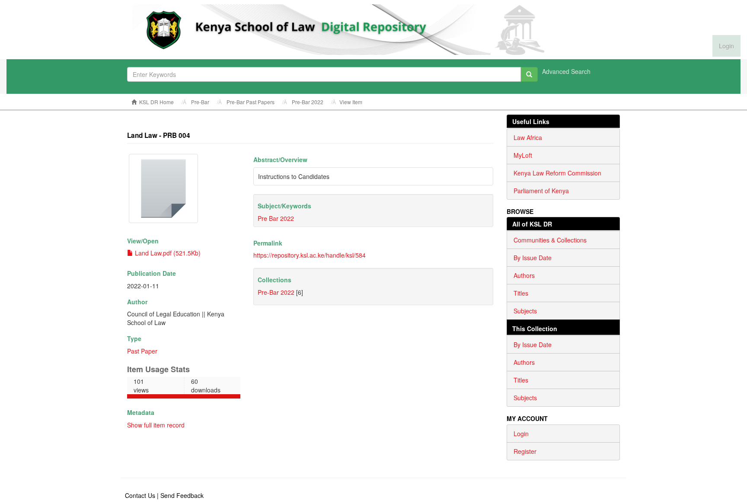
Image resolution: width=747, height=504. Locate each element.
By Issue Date (533, 257)
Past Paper (142, 351)
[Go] (529, 74)
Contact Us (140, 495)
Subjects (525, 310)
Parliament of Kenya (541, 190)
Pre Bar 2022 (276, 218)
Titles (521, 293)
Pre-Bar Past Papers (251, 101)
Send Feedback (182, 495)
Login (521, 433)
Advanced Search (566, 71)
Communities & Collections (550, 240)
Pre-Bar (200, 101)
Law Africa (528, 137)
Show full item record (156, 425)
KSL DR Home (156, 101)
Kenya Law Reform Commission (557, 173)
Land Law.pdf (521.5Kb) (167, 253)
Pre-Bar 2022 (307, 101)
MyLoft (523, 155)
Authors (524, 275)
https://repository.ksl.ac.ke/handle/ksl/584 (309, 255)
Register (525, 451)
